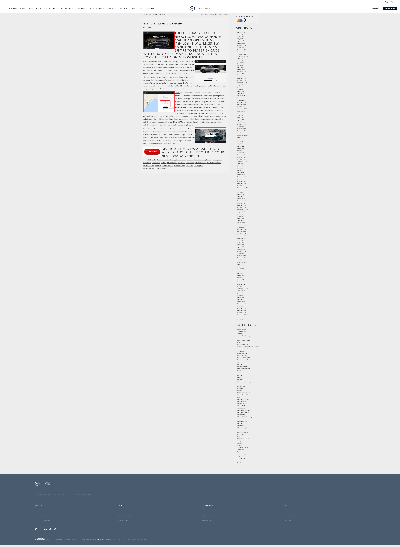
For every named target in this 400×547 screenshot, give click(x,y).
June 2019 (240, 216)
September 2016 (242, 288)
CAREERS (288, 521)
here (185, 73)
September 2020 (242, 187)
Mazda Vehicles (242, 421)
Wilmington (198, 166)
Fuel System (240, 373)
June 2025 (240, 63)
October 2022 (241, 133)
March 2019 (241, 223)
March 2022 (241, 148)
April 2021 (240, 172)
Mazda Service (241, 419)
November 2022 (242, 131)
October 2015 (241, 312)
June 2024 (240, 89)
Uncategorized (241, 463)
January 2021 (241, 179)
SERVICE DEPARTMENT (126, 509)
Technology (240, 449)
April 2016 (240, 299)
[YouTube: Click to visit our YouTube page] (45, 530)
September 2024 (242, 82)
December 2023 (242, 102)
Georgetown (217, 160)
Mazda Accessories (243, 399)
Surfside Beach (179, 166)
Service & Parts (96, 8)
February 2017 (241, 277)
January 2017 (241, 279)
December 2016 (242, 282)
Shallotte (158, 166)
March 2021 (241, 174)
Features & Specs (242, 366)
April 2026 (240, 41)
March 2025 (241, 69)
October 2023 (241, 106)
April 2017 (240, 273)
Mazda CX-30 (241, 403)
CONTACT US (289, 513)
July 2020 (240, 192)
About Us (121, 8)
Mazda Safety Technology (245, 417)
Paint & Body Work (242, 432)
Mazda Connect (242, 401)
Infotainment (241, 386)
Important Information (243, 384)
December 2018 (242, 229)
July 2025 (240, 60)
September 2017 (242, 262)
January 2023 (241, 126)
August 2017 (241, 264)
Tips (238, 452)
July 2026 (240, 34)
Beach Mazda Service (243, 340)
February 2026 (241, 45)
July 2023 (240, 113)
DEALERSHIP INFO (291, 509)
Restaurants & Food (243, 438)
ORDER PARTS (123, 521)
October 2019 (241, 207)
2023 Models (241, 329)
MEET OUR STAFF (291, 517)
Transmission (241, 458)
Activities (240, 333)
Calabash (190, 160)
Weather (239, 465)
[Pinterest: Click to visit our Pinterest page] (51, 530)
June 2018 (240, 242)
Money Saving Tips (243, 428)
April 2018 (240, 247)
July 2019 (240, 214)
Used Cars (189, 166)
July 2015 (240, 319)
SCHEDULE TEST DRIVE (43, 521)
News (152, 169)
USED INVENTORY (41, 513)
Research (56, 8)
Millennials (240, 425)
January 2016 (241, 306)
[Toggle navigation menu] (3, 8)
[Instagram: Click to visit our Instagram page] (55, 530)
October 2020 (241, 185)
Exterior (239, 364)
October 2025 (241, 54)
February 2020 (241, 201)
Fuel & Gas (240, 371)
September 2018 (242, 236)
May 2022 (240, 144)
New (37, 8)
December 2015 (242, 308)
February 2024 (241, 98)
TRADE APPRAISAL (208, 517)
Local (238, 397)
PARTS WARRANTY (124, 513)
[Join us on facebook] (242, 20)
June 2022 (240, 141)
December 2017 (242, 255)
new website (190, 163)
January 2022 (241, 152)
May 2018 (240, 244)
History (239, 377)
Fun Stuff (239, 375)
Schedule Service (26, 8)
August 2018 (241, 238)
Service (239, 445)
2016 (154, 160)
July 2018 (240, 240)
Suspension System (243, 447)
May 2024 (240, 91)
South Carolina (167, 166)
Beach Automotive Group (166, 160)
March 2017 (241, 275)
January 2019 (241, 227)
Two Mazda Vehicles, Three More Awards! (214, 15)
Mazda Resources (147, 8)
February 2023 (241, 124)
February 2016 (241, 304)
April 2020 (240, 196)
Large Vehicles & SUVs (243, 395)
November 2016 (242, 284)
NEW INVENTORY (41, 509)
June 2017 (240, 269)
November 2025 (242, 52)
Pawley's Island (148, 166)
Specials (67, 8)
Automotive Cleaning (243, 336)
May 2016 (240, 297)
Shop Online (80, 8)
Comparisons (241, 351)
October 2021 (241, 159)
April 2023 (240, 120)
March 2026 (241, 43)
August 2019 (241, 212)
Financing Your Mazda (243, 368)
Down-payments (242, 353)
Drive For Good (242, 355)
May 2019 (240, 218)
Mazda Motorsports (243, 412)
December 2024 (242, 76)
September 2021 (242, 161)
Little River (147, 163)
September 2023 (242, 109)
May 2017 (240, 271)
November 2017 (242, 258)
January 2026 (241, 47)
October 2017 (241, 260)
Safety (239, 441)
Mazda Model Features (244, 410)
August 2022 (241, 137)
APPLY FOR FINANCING (210, 509)
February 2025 (241, 71)
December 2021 (242, 155)
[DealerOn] (40, 539)
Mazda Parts (241, 414)
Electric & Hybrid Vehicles (244, 360)
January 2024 (241, 100)
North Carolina (200, 163)
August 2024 (241, 85)
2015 (149, 160)
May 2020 (240, 194)
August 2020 (241, 190)
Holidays (240, 379)
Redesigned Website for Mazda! (163, 23)
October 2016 (241, 286)
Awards (239, 338)
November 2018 (242, 231)
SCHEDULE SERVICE (125, 517)
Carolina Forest (199, 160)
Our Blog (133, 8)
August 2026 (241, 32)
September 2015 (242, 315)
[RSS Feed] (238, 20)
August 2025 (241, 58)
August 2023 (241, 111)
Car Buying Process (243, 344)
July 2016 (240, 293)
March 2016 (241, 301)
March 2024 (241, 95)
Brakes (239, 342)
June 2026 (240, 36)
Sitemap (75, 539)
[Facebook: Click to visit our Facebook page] (36, 530)
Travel (239, 460)
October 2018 (241, 233)
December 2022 (242, 128)
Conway (209, 160)
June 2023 (240, 115)
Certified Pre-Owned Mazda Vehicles (248, 346)
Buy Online (13, 8)
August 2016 (241, 290)
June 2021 (240, 168)
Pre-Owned (240, 434)
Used (46, 8)
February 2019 (241, 225)
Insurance (240, 388)
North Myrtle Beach (214, 163)
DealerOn (67, 539)
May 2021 (240, 170)
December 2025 (242, 49)
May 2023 (240, 117)
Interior (239, 390)
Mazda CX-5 (241, 406)
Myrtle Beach (172, 163)
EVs (238, 362)
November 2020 (242, 183)
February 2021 (241, 177)
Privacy (83, 539)
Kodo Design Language (244, 392)
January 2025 (241, 74)
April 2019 (240, 220)
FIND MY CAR (206, 521)
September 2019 (242, 209)
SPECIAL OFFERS (40, 517)
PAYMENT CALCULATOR (210, 513)
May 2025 (240, 65)
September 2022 (242, 135)
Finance (110, 8)
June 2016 (240, 295)
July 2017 (240, 266)
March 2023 (241, 122)
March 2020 (241, 198)
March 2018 (241, 249)
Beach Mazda (148, 129)
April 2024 (240, 93)
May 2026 (240, 39)
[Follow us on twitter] (245, 20)
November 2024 (242, 78)
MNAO (163, 163)
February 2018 (241, 251)
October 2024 (241, 80)
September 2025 (242, 56)
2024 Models (241, 331)
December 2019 (242, 203)
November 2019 (242, 205)
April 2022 (240, 146)
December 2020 (242, 181)
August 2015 (241, 317)
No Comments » (161, 169)
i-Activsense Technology (244, 382)
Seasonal (240, 443)
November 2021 (242, 157)
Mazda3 (239, 423)
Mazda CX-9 (241, 408)
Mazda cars (156, 163)
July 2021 (240, 166)
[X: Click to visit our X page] (41, 530)
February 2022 (241, 150)
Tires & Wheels (241, 454)
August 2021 (241, 163)
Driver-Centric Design (243, 357)
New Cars (181, 163)
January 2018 (241, 253)
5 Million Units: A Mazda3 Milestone (153, 15)
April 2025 (240, 67)
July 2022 (240, 139)
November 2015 (242, 310)
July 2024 (240, 87)
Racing (239, 436)
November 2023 (242, 104)
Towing (239, 456)
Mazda (177, 93)
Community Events (242, 349)
